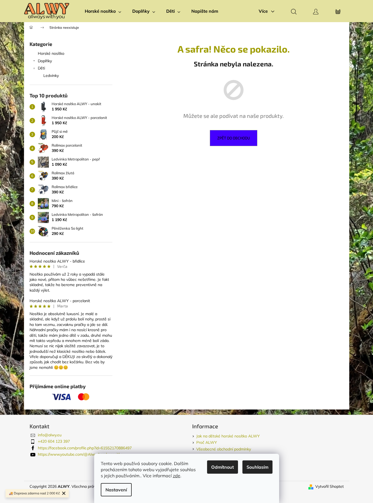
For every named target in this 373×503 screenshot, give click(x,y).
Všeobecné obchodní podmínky (223, 449)
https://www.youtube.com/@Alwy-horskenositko (80, 454)
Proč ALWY (206, 442)
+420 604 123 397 (54, 441)
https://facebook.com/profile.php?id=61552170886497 (85, 447)
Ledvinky (51, 75)
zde (176, 475)
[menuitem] (103, 11)
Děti (41, 68)
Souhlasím (257, 467)
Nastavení (116, 489)
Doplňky (45, 60)
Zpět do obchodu (233, 138)
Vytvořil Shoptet (329, 486)
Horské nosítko (51, 53)
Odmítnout (222, 467)
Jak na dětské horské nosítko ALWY (228, 436)
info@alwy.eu (50, 434)
